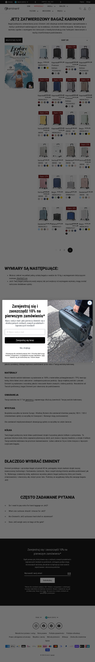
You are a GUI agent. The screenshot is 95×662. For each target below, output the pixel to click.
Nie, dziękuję (25, 348)
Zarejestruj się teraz (25, 340)
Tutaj (43, 355)
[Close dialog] (90, 303)
